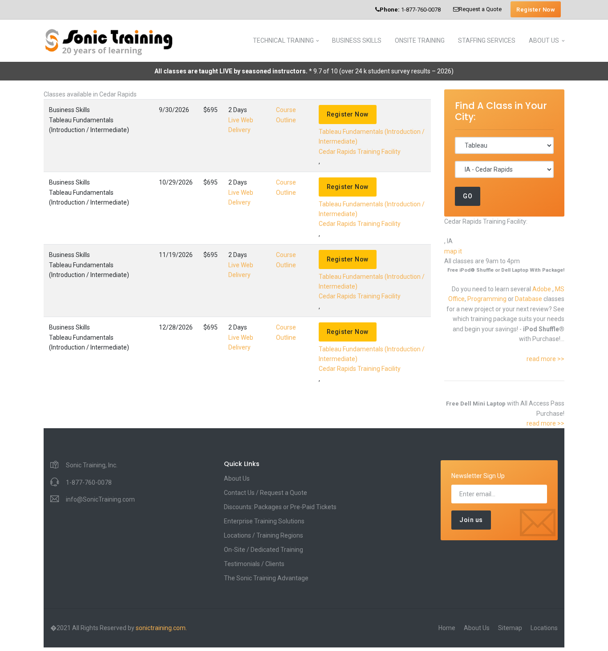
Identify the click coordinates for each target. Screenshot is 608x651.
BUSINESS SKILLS (356, 40)
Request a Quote (480, 9)
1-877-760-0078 (410, 9)
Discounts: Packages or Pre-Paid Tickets (280, 506)
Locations (544, 627)
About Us (237, 478)
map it (453, 251)
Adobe (542, 289)
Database (529, 298)
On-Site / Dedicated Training (263, 549)
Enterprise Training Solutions (264, 521)
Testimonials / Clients (254, 563)
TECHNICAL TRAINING (283, 40)
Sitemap (510, 627)
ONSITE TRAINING (420, 40)
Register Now (535, 9)
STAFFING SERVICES (486, 40)
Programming (487, 298)
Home (446, 627)
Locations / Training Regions (263, 535)
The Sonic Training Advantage (266, 578)
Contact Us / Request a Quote (265, 492)
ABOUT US (544, 40)
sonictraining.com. (161, 627)
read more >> (545, 358)
